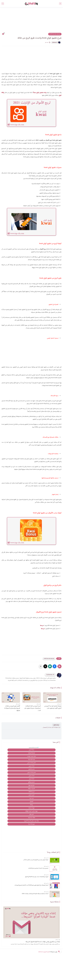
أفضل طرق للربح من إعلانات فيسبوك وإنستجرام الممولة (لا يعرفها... (12, 708)
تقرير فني (31, 814)
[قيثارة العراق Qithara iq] (31, 3)
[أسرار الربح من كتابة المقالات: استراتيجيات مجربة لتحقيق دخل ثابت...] (31, 697)
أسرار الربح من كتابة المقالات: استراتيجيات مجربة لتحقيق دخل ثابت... (32, 708)
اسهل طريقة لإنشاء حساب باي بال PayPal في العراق (36, 877)
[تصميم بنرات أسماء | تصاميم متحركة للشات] (54, 868)
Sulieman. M (54, 42)
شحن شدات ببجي (31, 772)
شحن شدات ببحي (31, 763)
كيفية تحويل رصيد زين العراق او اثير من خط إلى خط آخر (36, 860)
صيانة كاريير (31, 750)
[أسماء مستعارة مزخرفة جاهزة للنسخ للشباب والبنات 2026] (54, 894)
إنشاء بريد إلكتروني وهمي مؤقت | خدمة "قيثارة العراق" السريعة (43, 942)
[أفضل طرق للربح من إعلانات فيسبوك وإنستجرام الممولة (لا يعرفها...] (11, 697)
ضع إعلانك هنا (31, 824)
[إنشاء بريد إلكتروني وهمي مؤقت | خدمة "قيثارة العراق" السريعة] (31, 922)
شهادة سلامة (31, 808)
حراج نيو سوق (31, 785)
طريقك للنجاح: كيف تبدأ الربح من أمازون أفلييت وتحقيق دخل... (52, 707)
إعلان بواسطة (33, 747)
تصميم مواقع (31, 782)
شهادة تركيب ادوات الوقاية (31, 811)
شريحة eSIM (31, 792)
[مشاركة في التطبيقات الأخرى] (41, 666)
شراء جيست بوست (31, 756)
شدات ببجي (31, 766)
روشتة (31, 805)
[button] (54, 666)
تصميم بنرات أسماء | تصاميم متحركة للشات (38, 868)
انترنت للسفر (31, 795)
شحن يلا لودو (31, 769)
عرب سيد (31, 798)
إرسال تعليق (56, 725)
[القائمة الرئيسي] (60, 3)
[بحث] (3, 3)
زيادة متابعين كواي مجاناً (39, 92)
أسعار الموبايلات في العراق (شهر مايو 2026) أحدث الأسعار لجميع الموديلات (31, 885)
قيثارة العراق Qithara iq (44, 952)
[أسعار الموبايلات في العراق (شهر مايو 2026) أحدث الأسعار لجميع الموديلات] (54, 885)
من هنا (42, 625)
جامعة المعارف (31, 753)
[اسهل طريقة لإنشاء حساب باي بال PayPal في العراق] (54, 877)
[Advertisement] (31, 21)
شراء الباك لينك (31, 759)
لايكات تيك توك (31, 818)
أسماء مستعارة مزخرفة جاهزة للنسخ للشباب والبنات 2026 (35, 894)
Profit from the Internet (54, 34)
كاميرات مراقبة (31, 789)
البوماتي (31, 801)
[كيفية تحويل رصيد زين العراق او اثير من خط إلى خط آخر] (54, 860)
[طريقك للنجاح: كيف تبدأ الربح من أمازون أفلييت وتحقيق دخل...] (52, 697)
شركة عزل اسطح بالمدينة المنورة (31, 821)
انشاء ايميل (31, 779)
